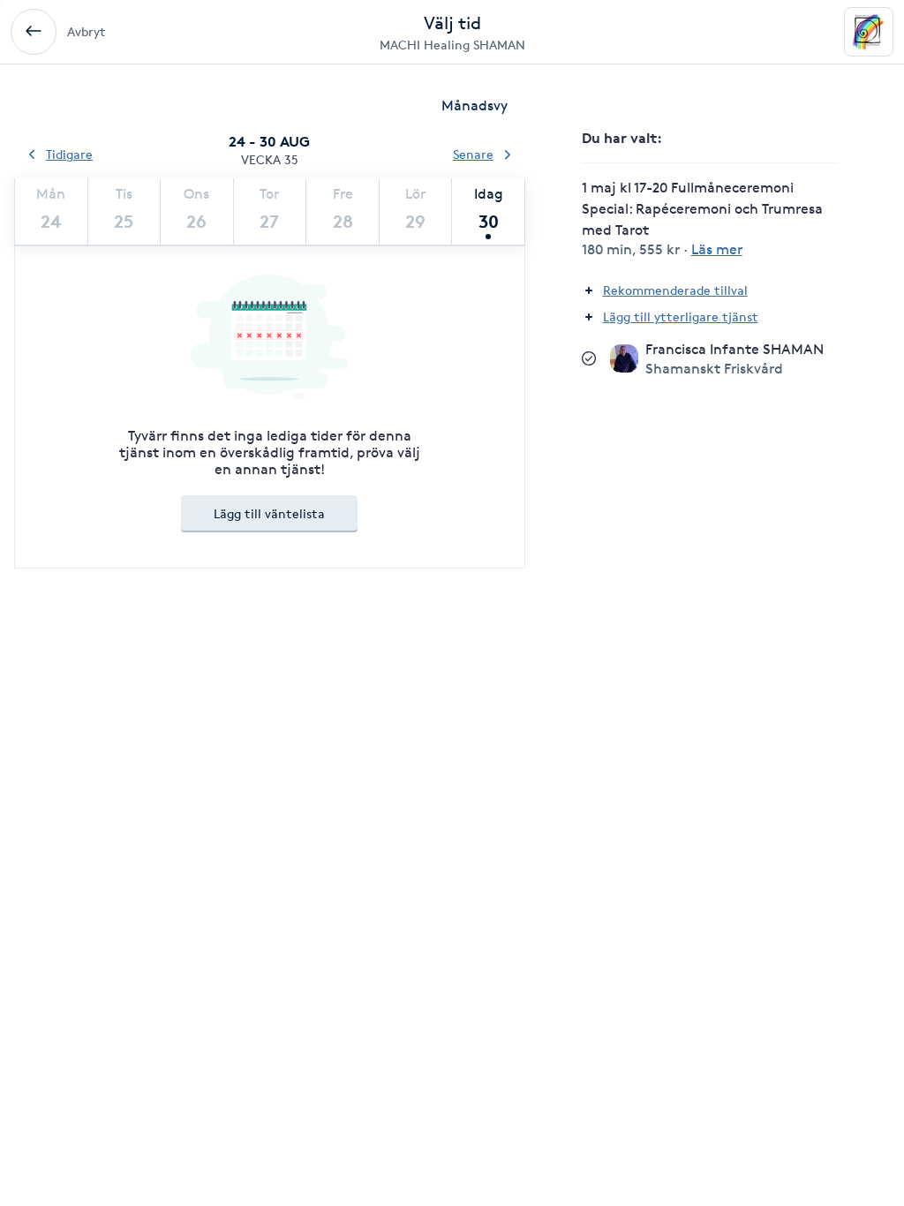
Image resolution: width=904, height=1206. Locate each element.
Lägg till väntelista (269, 513)
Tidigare (69, 154)
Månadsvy (474, 105)
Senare (473, 154)
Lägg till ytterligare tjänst (680, 316)
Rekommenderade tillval (675, 290)
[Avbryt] (33, 32)
